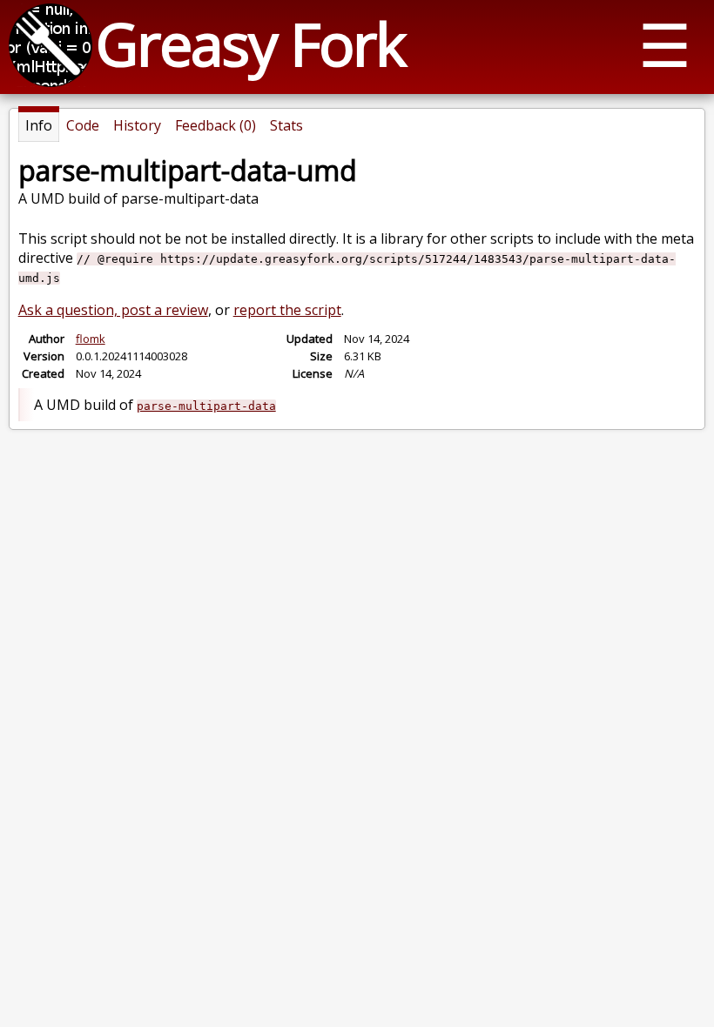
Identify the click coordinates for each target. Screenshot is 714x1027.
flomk (90, 338)
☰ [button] (664, 43)
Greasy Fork (250, 43)
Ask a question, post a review (113, 309)
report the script (287, 309)
